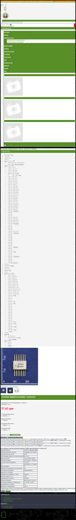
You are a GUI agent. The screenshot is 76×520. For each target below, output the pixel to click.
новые (19, 439)
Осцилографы (9, 121)
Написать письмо (8, 508)
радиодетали (24, 439)
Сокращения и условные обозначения (13, 498)
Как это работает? (8, 499)
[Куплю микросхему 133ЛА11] (19, 385)
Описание (4, 437)
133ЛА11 (8, 491)
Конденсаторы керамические (16, 40)
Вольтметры (8, 75)
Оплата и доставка (8, 501)
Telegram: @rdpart (8, 506)
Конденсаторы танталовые (15, 42)
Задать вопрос (7, 497)
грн (5, 10)
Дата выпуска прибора (15, 437)
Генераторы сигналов (11, 98)
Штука (5, 420)
